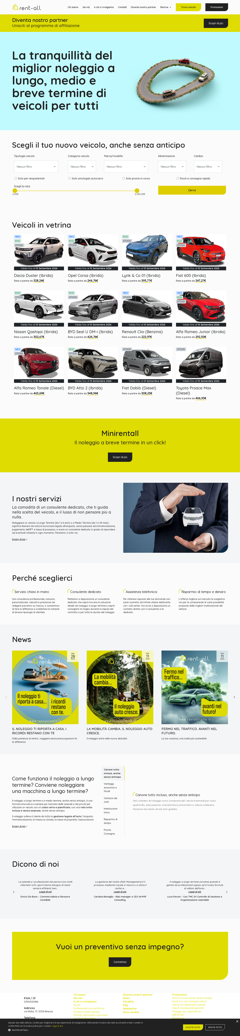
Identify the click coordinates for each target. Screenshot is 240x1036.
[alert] (120, 1027)
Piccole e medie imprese (86, 1011)
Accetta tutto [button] (193, 1027)
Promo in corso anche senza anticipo (192, 998)
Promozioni (217, 7)
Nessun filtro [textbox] (24, 166)
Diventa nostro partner (143, 7)
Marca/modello (113, 156)
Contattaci (120, 962)
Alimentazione (166, 156)
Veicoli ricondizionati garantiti (188, 1008)
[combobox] (36, 167)
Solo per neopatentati (31, 178)
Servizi (86, 7)
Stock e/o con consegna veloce (189, 1001)
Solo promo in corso (138, 178)
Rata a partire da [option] (35, 258)
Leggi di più (45, 891)
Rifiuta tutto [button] (215, 1027)
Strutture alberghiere (84, 1018)
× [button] (237, 1021)
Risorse (164, 7)
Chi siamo (73, 7)
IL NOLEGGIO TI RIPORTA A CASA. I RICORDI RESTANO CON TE (39, 731)
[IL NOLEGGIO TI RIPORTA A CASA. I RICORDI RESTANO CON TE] (45, 687)
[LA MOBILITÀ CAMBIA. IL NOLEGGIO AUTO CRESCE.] (120, 687)
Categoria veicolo (78, 156)
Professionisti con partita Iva (88, 1008)
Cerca (192, 190)
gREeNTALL (178, 1014)
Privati (76, 1005)
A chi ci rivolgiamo (104, 7)
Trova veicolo (188, 7)
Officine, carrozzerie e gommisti (90, 1015)
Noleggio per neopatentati (186, 1011)
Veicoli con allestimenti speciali (188, 1004)
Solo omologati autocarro (87, 178)
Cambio (198, 156)
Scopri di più (216, 23)
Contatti (122, 7)
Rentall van (178, 1018)
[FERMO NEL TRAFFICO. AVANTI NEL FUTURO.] (194, 687)
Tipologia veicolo (24, 156)
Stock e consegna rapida (195, 178)
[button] (234, 697)
